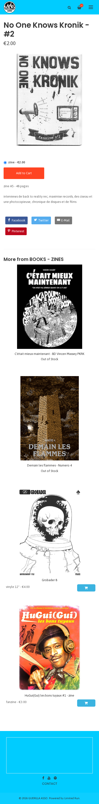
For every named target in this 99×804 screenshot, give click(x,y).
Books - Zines (47, 259)
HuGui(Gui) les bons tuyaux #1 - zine (49, 695)
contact (49, 783)
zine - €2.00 (16, 162)
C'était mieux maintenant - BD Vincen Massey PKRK (49, 354)
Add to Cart (24, 173)
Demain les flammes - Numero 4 (49, 465)
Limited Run (72, 798)
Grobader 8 (49, 580)
